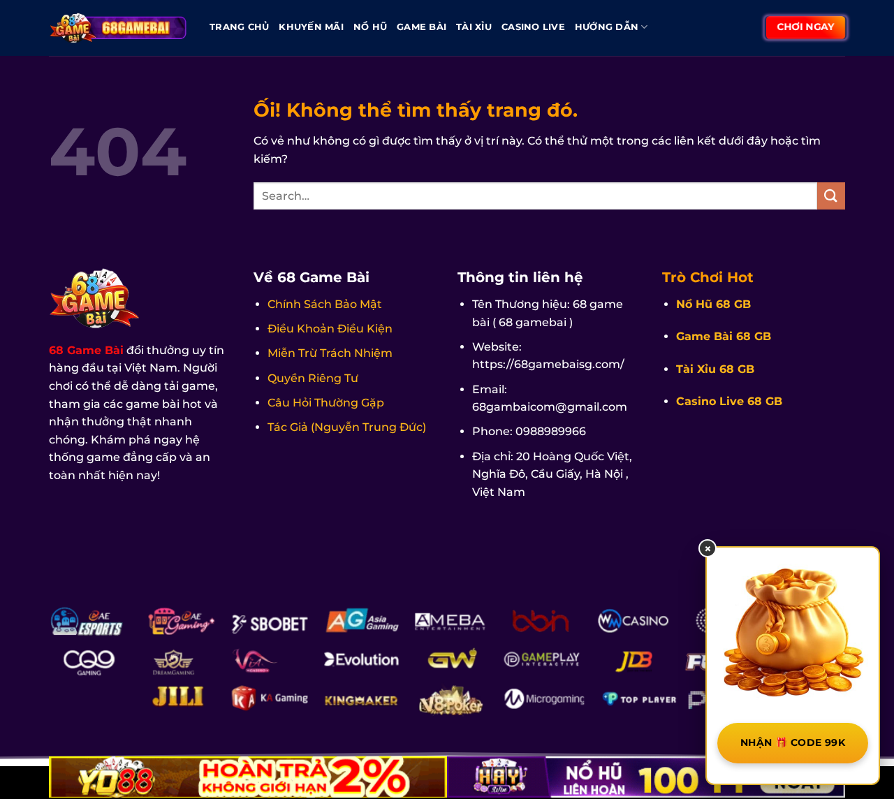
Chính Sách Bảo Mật (325, 304)
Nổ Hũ (370, 27)
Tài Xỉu (474, 27)
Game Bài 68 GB (723, 336)
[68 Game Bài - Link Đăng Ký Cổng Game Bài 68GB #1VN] (119, 27)
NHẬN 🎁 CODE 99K (792, 742)
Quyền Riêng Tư (313, 378)
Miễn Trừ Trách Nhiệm (330, 353)
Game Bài (421, 27)
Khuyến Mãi (311, 27)
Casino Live (533, 27)
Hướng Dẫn (606, 27)
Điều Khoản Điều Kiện (330, 328)
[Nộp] (831, 196)
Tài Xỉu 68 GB (715, 369)
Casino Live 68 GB (729, 401)
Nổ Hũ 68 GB (713, 304)
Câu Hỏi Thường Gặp (326, 402)
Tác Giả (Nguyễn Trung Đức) (347, 427)
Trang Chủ (239, 27)
